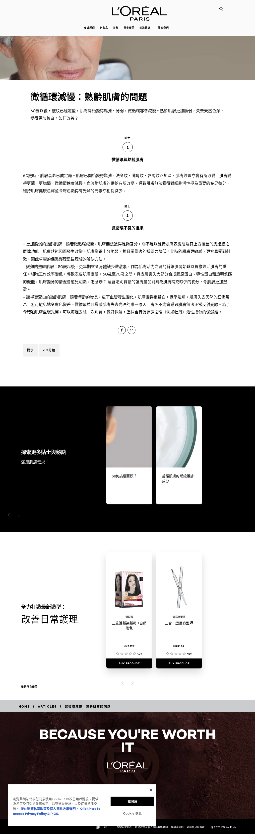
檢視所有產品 (29, 686)
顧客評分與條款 (195, 827)
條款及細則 (177, 827)
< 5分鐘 (49, 350)
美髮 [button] (116, 27)
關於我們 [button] (163, 27)
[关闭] (150, 789)
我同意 (132, 801)
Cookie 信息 (132, 813)
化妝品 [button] (104, 27)
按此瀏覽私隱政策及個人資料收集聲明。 (50, 809)
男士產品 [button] (129, 27)
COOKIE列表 (124, 827)
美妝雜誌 (144, 27)
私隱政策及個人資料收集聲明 (151, 827)
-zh (104, 827)
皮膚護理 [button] (89, 27)
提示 (30, 350)
